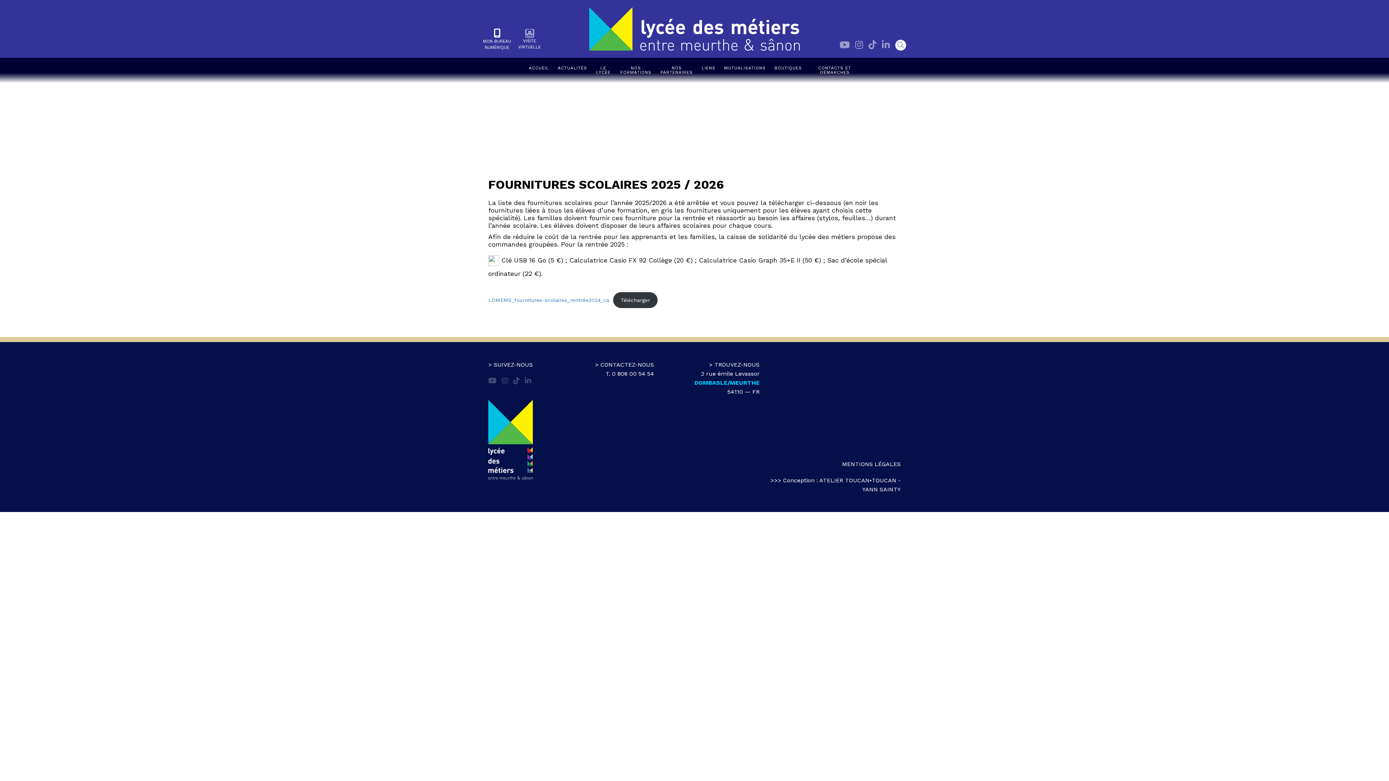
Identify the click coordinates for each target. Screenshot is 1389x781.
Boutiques (788, 68)
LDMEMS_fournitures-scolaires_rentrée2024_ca (548, 300)
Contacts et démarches (834, 70)
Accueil (539, 68)
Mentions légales (871, 464)
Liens (708, 68)
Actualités (572, 68)
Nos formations (635, 70)
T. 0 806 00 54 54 (630, 373)
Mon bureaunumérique (497, 44)
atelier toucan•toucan (857, 480)
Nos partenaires (676, 70)
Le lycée (603, 70)
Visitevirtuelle (529, 44)
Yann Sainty (881, 489)
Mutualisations (745, 68)
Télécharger (635, 300)
